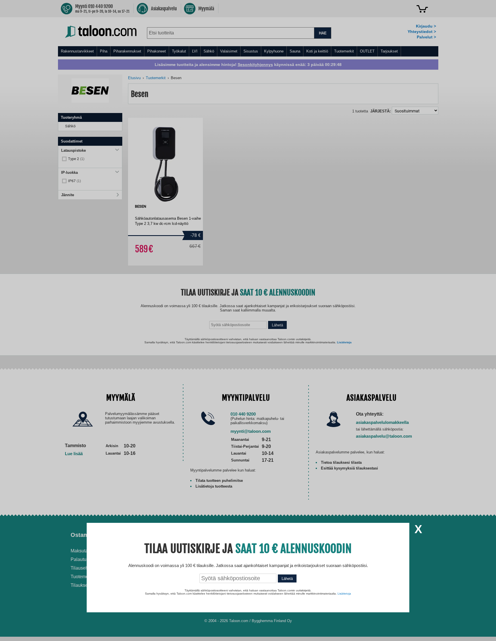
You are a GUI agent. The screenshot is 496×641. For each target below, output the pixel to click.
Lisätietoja (344, 593)
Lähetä (287, 578)
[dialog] (248, 320)
